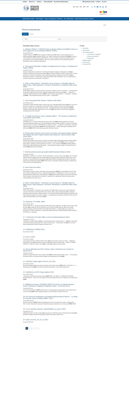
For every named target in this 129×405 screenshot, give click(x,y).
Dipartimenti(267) (87, 60)
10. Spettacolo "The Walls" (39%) (34, 201)
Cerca (99, 1)
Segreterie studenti (29, 18)
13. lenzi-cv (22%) (29, 237)
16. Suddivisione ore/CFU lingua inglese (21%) (38, 272)
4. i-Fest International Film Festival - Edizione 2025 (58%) (42, 100)
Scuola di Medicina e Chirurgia (53, 18)
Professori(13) (86, 62)
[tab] (25, 34)
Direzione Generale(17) (93, 56)
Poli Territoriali (69, 18)
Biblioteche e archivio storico (84, 18)
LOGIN (104, 1)
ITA (74, 6)
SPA (87, 6)
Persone (31, 34)
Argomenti (25, 34)
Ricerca (39, 1)
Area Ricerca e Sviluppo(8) (93, 54)
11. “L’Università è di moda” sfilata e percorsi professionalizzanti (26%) (46, 217)
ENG (77, 6)
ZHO (81, 6)
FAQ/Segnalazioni (89, 1)
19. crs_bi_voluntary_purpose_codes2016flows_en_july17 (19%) (44, 309)
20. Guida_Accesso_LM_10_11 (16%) (35, 319)
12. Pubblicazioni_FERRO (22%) (34, 229)
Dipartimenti (39, 18)
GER (84, 6)
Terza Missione (48, 1)
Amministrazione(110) (88, 52)
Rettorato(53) (90, 58)
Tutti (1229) (85, 48)
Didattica (32, 1)
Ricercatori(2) (86, 50)
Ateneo (25, 1)
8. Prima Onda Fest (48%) (32, 167)
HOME (104, 25)
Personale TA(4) (87, 64)
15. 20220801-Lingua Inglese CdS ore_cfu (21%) (39, 261)
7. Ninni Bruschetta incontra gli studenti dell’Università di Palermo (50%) (47, 152)
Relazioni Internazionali (61, 1)
